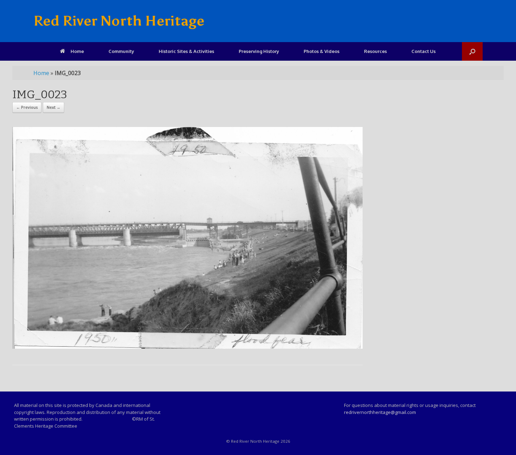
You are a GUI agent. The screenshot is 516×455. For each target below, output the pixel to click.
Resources (375, 51)
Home (77, 51)
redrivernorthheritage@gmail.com (380, 412)
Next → (53, 107)
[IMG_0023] (187, 346)
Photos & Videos (321, 51)
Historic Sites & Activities (186, 51)
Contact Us (423, 51)
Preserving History (259, 51)
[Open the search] (472, 51)
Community (121, 51)
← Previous (27, 107)
